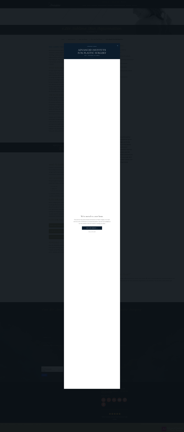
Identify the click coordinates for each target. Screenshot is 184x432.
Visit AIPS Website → (92, 228)
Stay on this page (92, 231)
